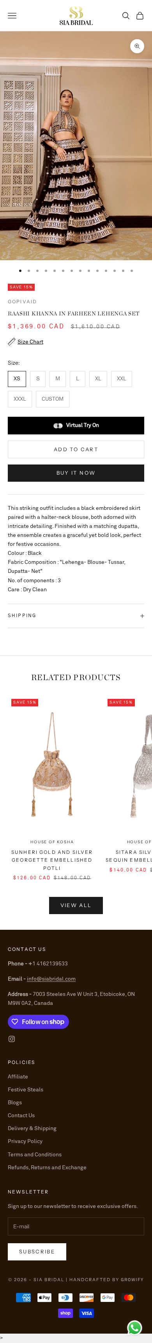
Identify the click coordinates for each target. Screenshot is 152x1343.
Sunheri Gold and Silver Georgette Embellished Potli (52, 860)
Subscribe (37, 1251)
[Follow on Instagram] (12, 1039)
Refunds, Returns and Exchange (47, 1167)
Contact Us (21, 1115)
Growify (132, 1280)
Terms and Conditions (35, 1155)
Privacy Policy (25, 1141)
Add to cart (76, 449)
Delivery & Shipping (32, 1128)
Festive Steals (25, 1090)
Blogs (15, 1102)
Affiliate (18, 1077)
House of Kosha (52, 841)
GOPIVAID (22, 301)
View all (76, 905)
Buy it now (76, 473)
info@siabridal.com (51, 979)
